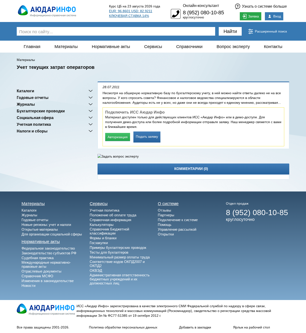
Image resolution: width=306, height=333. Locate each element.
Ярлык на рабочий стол (251, 327)
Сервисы (153, 46)
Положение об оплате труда (113, 215)
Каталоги (25, 91)
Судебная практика (38, 258)
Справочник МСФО (37, 276)
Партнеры (166, 215)
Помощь (164, 225)
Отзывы (164, 210)
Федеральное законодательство (48, 248)
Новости (28, 286)
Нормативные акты (111, 46)
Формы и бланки (103, 238)
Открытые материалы (40, 229)
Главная (32, 46)
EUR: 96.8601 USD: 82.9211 (130, 11)
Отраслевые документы (41, 271)
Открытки (166, 234)
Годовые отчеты (33, 97)
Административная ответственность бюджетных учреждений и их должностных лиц (120, 279)
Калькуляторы (102, 225)
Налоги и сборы (32, 131)
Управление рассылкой (177, 229)
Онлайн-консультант (201, 6)
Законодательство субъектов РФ (49, 253)
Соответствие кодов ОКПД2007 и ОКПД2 (117, 264)
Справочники (189, 46)
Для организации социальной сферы (52, 234)
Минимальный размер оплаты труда (120, 257)
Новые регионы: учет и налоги (46, 225)
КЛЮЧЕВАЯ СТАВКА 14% (129, 16)
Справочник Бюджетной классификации (109, 231)
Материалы (66, 46)
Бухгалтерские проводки (41, 111)
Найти (230, 31)
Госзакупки (99, 243)
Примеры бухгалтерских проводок (118, 248)
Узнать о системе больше (264, 6)
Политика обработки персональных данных (123, 327)
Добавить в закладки (195, 327)
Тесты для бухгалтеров (109, 252)
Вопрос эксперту (233, 46)
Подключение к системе (178, 220)
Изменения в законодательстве (48, 281)
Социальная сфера (35, 117)
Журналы (26, 104)
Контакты (273, 46)
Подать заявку (147, 136)
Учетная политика (34, 124)
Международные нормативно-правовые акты (46, 264)
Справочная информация (110, 220)
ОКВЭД (96, 270)
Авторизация (118, 137)
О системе (168, 203)
